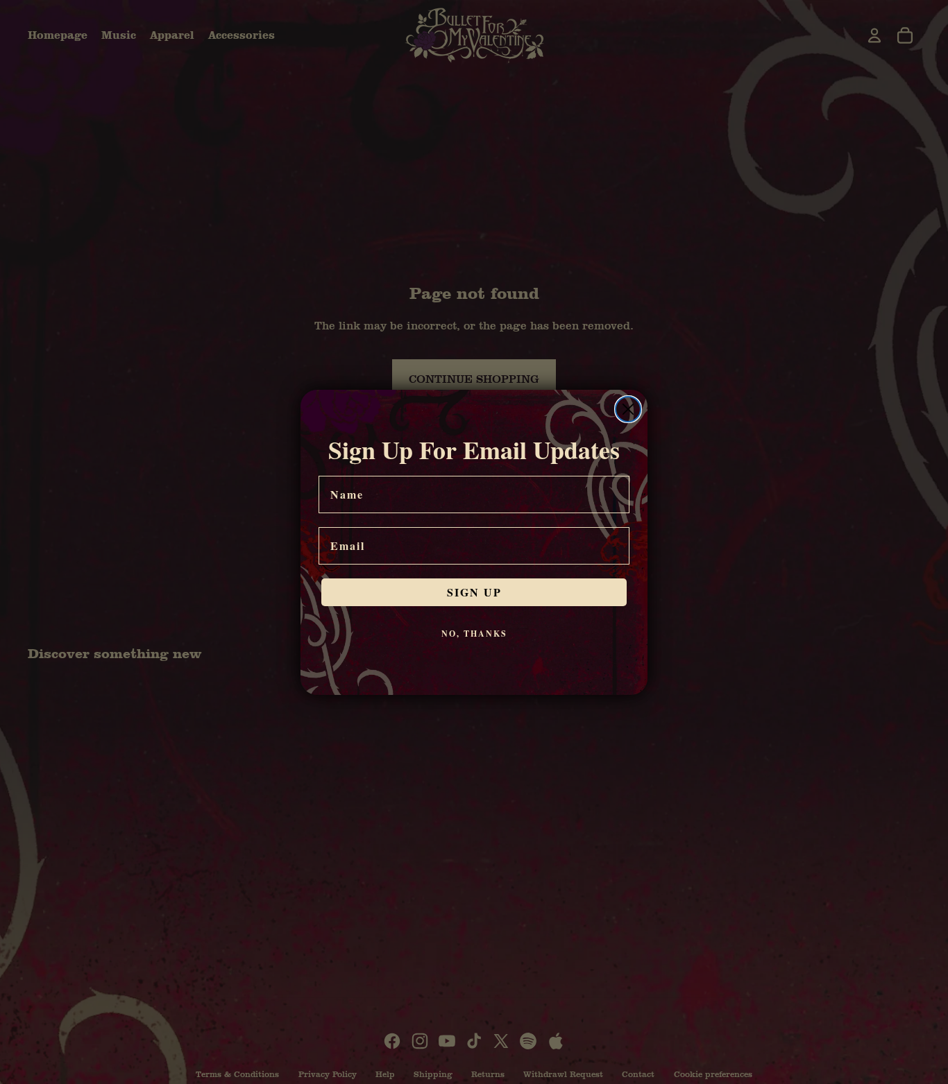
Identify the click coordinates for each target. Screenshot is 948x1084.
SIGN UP (474, 592)
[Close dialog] (628, 409)
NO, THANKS (474, 633)
